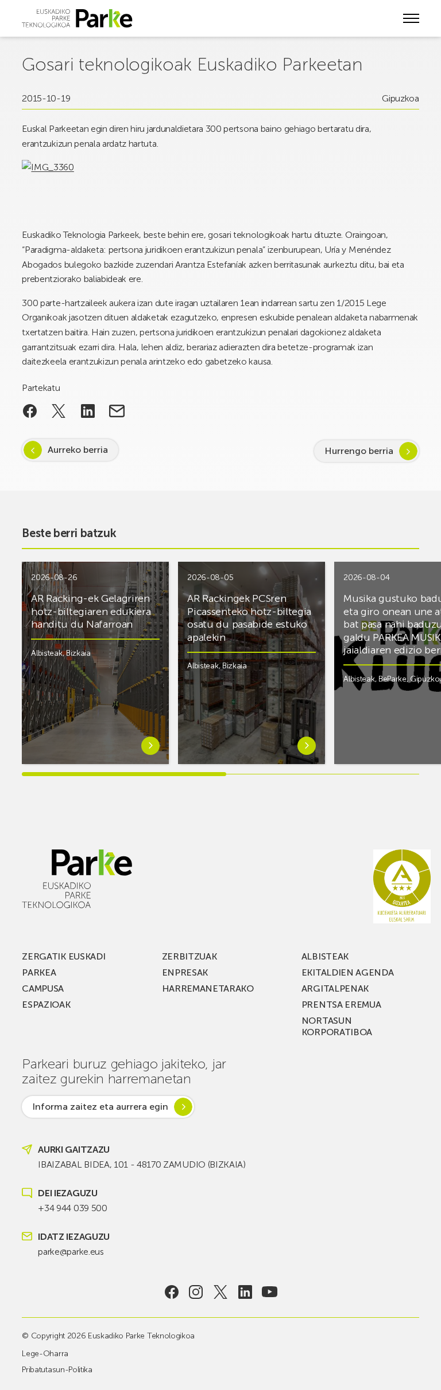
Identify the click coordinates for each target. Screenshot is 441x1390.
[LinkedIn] (245, 1292)
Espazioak (46, 1004)
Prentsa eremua (341, 1004)
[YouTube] (269, 1292)
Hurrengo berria (358, 450)
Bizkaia (78, 653)
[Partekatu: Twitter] (59, 411)
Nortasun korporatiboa (336, 1026)
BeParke (392, 679)
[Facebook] (171, 1292)
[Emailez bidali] (117, 411)
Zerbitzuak (189, 956)
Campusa (43, 988)
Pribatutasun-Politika (57, 1370)
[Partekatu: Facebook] (29, 411)
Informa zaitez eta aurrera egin (100, 1106)
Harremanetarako (208, 988)
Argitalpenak (335, 988)
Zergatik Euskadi (63, 956)
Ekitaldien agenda (347, 972)
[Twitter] (221, 1292)
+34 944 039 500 (72, 1208)
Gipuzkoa (400, 98)
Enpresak (185, 972)
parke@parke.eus (70, 1251)
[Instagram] (196, 1292)
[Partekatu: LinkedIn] (88, 411)
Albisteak (46, 653)
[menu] (411, 18)
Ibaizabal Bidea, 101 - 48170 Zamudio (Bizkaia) (141, 1164)
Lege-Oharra (45, 1353)
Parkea (39, 972)
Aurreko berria (78, 449)
